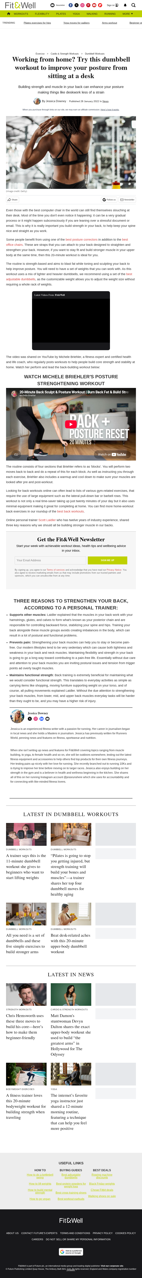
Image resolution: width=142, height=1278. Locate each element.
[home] (8, 14)
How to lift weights (40, 1183)
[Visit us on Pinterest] (88, 5)
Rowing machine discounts (102, 1176)
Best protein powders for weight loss (71, 1185)
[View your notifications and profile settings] (125, 5)
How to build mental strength (40, 1191)
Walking (92, 13)
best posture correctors (81, 239)
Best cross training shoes (71, 1192)
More (127, 13)
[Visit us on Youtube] (94, 5)
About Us (12, 1233)
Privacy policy (103, 1233)
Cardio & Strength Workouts (65, 53)
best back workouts (70, 511)
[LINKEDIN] (42, 719)
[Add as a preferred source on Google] (71, 1252)
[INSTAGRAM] (36, 719)
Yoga (76, 13)
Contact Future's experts (39, 1233)
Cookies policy (125, 1233)
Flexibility (42, 13)
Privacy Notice (114, 570)
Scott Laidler (47, 520)
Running (110, 13)
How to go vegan (40, 1198)
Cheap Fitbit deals (102, 1189)
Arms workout (109, 22)
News (106, 101)
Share (14, 200)
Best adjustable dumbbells (71, 1176)
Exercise (40, 53)
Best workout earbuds (71, 1198)
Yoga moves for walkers (76, 22)
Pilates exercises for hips (37, 22)
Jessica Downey (56, 101)
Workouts (21, 13)
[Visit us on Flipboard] (100, 5)
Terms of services (56, 570)
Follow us (111, 200)
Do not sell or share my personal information (78, 1239)
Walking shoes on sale (102, 1196)
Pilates (61, 13)
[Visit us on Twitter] (76, 5)
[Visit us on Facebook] (71, 5)
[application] (71, 320)
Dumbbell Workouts (95, 53)
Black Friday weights (102, 1183)
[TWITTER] (31, 719)
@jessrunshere (73, 777)
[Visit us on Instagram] (82, 5)
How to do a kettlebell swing (40, 1176)
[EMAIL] (48, 719)
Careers (37, 1239)
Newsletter (129, 200)
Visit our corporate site (112, 1266)
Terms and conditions (75, 1233)
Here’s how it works (110, 109)
